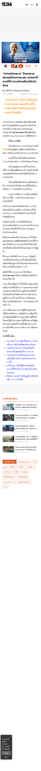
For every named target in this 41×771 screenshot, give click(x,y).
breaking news (25, 462)
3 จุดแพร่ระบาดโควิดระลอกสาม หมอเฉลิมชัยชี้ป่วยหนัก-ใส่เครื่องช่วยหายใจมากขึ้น (21, 358)
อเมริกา (21, 467)
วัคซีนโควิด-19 (9, 477)
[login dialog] (37, 5)
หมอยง (24, 472)
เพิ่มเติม (7, 749)
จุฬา (5, 467)
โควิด (16, 472)
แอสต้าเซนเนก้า (24, 482)
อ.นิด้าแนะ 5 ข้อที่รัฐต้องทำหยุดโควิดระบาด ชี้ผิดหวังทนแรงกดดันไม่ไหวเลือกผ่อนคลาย (22, 369)
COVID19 (7, 472)
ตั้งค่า (6, 757)
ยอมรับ (6, 753)
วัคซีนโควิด (23, 477)
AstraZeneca (9, 482)
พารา (6, 487)
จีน (35, 462)
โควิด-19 (31, 467)
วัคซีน (13, 467)
